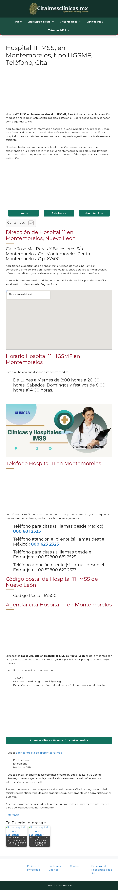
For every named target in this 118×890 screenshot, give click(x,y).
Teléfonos (59, 213)
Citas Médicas (68, 21)
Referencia (12, 814)
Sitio (94, 873)
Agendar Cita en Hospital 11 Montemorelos (59, 740)
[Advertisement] (59, 91)
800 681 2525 (27, 531)
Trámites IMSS (57, 30)
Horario (23, 213)
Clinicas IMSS (95, 21)
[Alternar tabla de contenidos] (29, 222)
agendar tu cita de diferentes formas (39, 752)
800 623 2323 (45, 544)
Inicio (18, 21)
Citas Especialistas (38, 21)
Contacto (75, 866)
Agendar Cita (94, 213)
